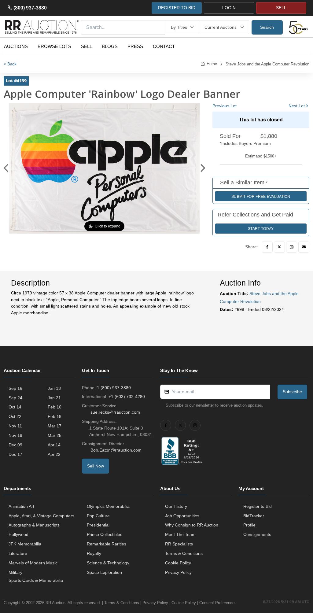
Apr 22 (54, 454)
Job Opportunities (182, 515)
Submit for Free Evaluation (260, 196)
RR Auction (55, 602)
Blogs (110, 46)
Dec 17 (15, 454)
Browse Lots (54, 46)
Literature (18, 553)
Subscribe (292, 391)
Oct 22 (15, 416)
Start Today (261, 229)
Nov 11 (15, 425)
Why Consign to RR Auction (191, 525)
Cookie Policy (178, 562)
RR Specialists (179, 543)
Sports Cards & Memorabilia (36, 580)
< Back (10, 64)
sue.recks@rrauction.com (115, 412)
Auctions (16, 46)
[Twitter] (279, 247)
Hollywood (18, 534)
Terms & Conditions (184, 553)
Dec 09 (15, 444)
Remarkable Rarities (106, 543)
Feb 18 (54, 416)
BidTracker (253, 515)
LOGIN (229, 7)
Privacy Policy (178, 572)
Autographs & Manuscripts (34, 525)
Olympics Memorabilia (108, 506)
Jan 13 (54, 388)
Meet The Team (180, 534)
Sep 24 (15, 397)
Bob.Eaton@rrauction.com (116, 450)
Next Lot (297, 105)
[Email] (303, 247)
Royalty (94, 553)
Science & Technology (108, 562)
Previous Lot (224, 105)
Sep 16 (15, 388)
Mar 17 (54, 425)
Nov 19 (15, 435)
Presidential (98, 525)
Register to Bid (257, 506)
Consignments (257, 534)
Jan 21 (54, 397)
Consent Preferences (218, 602)
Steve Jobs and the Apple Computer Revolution (267, 64)
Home (212, 63)
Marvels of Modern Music (33, 562)
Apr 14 (54, 444)
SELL (281, 7)
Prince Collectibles (104, 534)
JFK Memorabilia (25, 543)
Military (15, 572)
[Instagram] (291, 247)
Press (135, 46)
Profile (249, 525)
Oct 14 (15, 406)
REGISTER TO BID (176, 7)
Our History (176, 506)
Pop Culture (98, 515)
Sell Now (95, 465)
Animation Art (21, 506)
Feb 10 (54, 406)
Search (267, 27)
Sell (86, 46)
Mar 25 (54, 435)
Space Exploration (104, 572)
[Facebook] (267, 247)
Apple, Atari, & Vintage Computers (41, 515)
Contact (164, 46)
